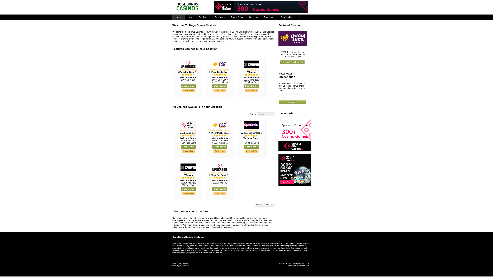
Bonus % (253, 17)
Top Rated (203, 17)
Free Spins (220, 17)
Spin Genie (251, 131)
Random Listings (288, 17)
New (190, 17)
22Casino (251, 70)
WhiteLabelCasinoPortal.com (298, 266)
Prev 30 (259, 205)
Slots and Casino (188, 131)
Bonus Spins (237, 17)
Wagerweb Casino (188, 70)
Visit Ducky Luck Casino (292, 62)
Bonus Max (269, 17)
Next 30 (269, 205)
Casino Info (188, 90)
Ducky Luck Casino (219, 70)
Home (178, 17)
